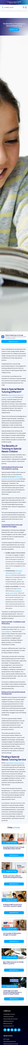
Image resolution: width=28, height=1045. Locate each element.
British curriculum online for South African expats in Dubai (12, 876)
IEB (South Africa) (7, 1023)
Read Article (14, 855)
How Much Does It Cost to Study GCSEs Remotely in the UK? (13, 847)
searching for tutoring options (15, 763)
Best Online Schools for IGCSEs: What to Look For (13, 962)
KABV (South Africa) (8, 1021)
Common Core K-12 (8, 1026)
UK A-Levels (6, 1039)
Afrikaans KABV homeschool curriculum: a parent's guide (12, 905)
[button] (25, 7)
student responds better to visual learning (13, 573)
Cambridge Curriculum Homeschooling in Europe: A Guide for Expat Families (12, 992)
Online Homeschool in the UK (10, 1043)
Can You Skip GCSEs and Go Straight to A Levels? (12, 934)
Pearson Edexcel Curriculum (10, 1019)
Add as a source (13, 341)
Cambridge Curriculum (9, 1014)
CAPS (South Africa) (8, 1016)
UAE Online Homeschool (9, 1041)
